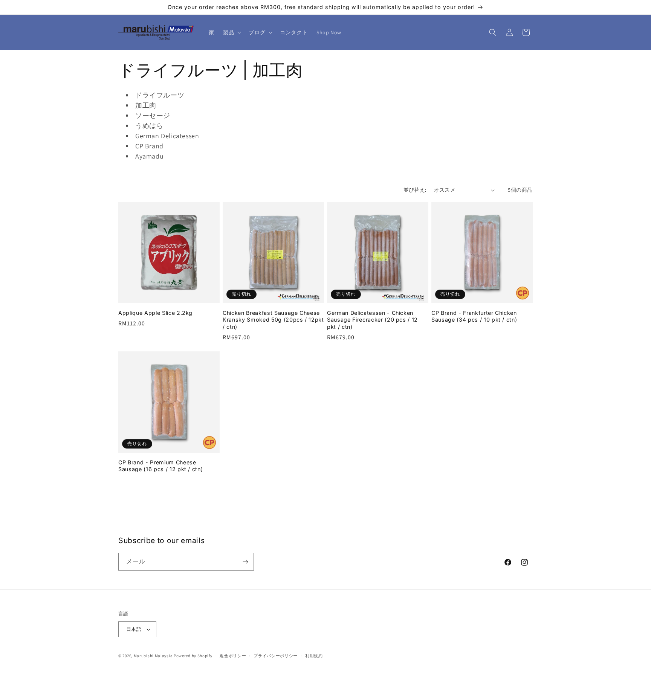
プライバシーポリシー (276, 655)
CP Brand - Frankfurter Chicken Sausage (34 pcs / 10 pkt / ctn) (474, 316)
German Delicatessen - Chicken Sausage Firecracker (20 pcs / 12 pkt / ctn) (372, 320)
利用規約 (314, 655)
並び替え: (414, 189)
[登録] (245, 562)
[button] (231, 32)
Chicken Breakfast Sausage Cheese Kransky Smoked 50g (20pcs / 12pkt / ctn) (273, 320)
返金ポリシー (233, 655)
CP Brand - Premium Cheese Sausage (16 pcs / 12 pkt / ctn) (160, 465)
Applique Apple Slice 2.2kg (155, 313)
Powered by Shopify (193, 655)
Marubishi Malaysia (153, 655)
